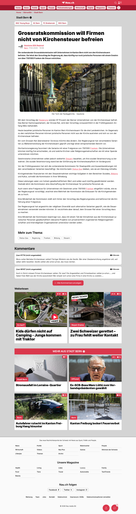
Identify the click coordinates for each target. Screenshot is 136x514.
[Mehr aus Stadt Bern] (68, 351)
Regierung (43, 120)
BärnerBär (27, 12)
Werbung (29, 497)
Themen (40, 453)
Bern (26, 48)
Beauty (17, 476)
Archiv (60, 453)
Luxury (82, 468)
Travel (60, 472)
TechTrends (106, 472)
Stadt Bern (38, 12)
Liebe (60, 468)
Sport (60, 446)
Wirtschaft (19, 450)
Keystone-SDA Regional (34, 45)
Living (39, 468)
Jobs (44, 497)
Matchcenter (84, 446)
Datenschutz (62, 497)
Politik (39, 446)
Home (18, 12)
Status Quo (77, 169)
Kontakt (52, 497)
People (104, 446)
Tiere (39, 472)
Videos (39, 450)
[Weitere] (118, 7)
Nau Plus (61, 450)
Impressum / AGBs (77, 497)
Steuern (69, 159)
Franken (94, 148)
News (17, 446)
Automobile (84, 472)
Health (17, 468)
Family (104, 468)
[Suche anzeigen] (115, 2)
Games (82, 450)
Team (37, 497)
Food (17, 472)
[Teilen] (106, 508)
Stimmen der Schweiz (110, 450)
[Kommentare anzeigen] (114, 508)
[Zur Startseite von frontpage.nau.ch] (68, 3)
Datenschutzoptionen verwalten (98, 497)
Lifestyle (18, 453)
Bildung (114, 174)
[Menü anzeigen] (120, 2)
